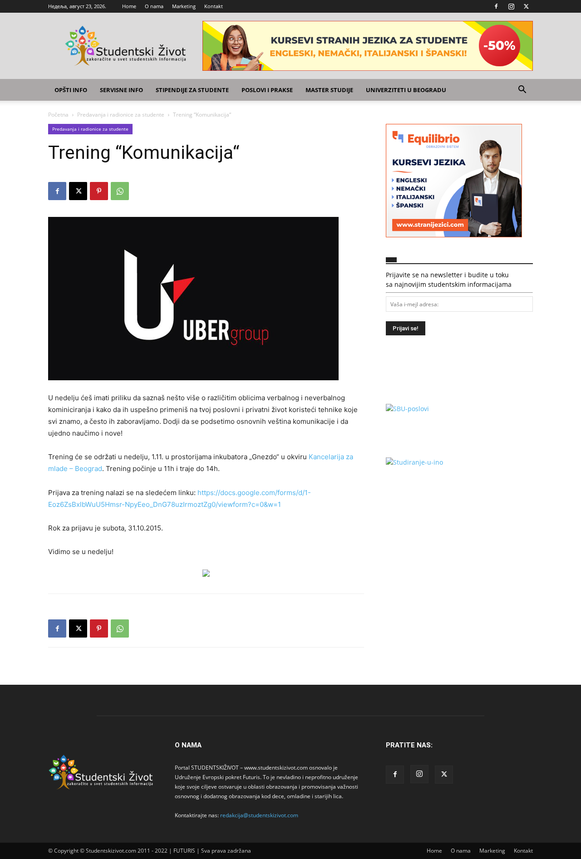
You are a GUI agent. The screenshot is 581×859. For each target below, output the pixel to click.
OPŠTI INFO (70, 90)
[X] (526, 6)
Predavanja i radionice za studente (120, 114)
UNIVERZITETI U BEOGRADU (406, 90)
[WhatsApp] (120, 191)
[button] (522, 90)
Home (129, 6)
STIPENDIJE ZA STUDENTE (192, 90)
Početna (58, 114)
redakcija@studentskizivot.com (259, 815)
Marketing (184, 6)
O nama (154, 6)
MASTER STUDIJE (329, 90)
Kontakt (213, 6)
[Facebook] (496, 6)
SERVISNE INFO (121, 90)
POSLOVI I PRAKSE (267, 90)
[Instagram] (511, 6)
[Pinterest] (99, 191)
